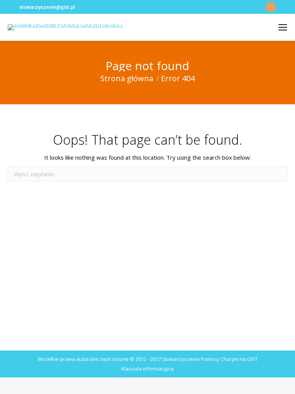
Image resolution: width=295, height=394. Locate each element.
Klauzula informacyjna (147, 368)
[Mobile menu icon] (282, 27)
